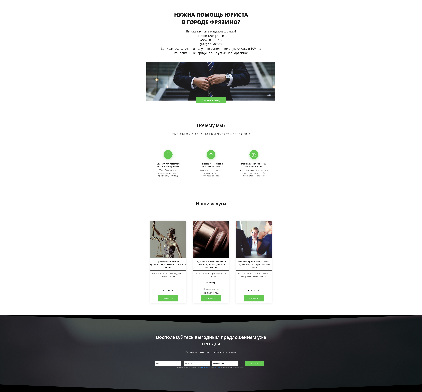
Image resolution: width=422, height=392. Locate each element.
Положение (205, 367)
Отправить (254, 363)
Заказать (168, 298)
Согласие (218, 367)
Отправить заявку (211, 100)
